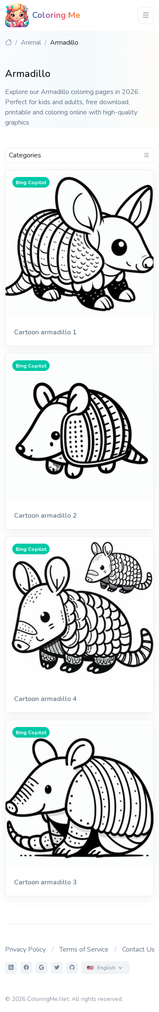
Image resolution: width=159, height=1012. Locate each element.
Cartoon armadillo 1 (45, 332)
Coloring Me (56, 15)
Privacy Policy (25, 949)
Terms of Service (84, 949)
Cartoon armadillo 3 (45, 882)
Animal (31, 42)
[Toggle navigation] (146, 15)
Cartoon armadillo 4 (45, 699)
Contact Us (138, 949)
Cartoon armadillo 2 (45, 515)
